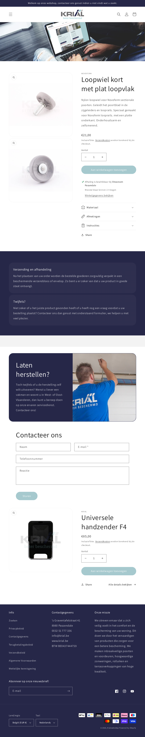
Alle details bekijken (120, 584)
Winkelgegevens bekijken (99, 195)
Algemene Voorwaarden (22, 660)
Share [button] (88, 235)
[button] (10, 14)
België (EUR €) (20, 722)
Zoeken (13, 620)
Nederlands (45, 722)
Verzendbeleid (17, 652)
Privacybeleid (16, 628)
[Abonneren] (68, 691)
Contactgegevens (18, 636)
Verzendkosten (102, 140)
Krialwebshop (113, 728)
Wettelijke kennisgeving (22, 668)
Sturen (27, 496)
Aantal (84, 150)
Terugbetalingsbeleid (21, 644)
